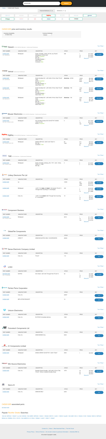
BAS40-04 (4, 418)
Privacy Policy (30, 432)
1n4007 (42, 418)
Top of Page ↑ (100, 46)
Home (3, 8)
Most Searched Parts (59, 428)
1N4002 (89, 416)
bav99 (65, 416)
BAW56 (10, 418)
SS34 (33, 418)
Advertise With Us (74, 432)
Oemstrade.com (10, 4)
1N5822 (37, 418)
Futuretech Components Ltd (19, 328)
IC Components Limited (17, 346)
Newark (23, 47)
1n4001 (56, 416)
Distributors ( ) (61, 10)
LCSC (10, 267)
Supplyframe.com (61, 435)
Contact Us (45, 428)
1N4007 (14, 416)
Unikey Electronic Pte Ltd (18, 175)
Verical (16, 71)
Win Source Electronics (17, 364)
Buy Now (99, 54)
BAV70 (51, 416)
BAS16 (94, 416)
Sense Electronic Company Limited (21, 249)
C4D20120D (6, 53)
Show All (86, 58)
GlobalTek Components (17, 231)
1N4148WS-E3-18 (26, 418)
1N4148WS (30, 416)
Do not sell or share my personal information (57, 432)
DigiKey (23, 135)
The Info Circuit (70, 428)
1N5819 (61, 416)
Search (66, 3)
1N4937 (53, 418)
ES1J (14, 418)
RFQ (99, 163)
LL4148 (19, 416)
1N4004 (80, 416)
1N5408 (46, 416)
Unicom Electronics (15, 310)
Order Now (99, 121)
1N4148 (4, 416)
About (50, 428)
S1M (85, 416)
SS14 (75, 416)
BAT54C (9, 416)
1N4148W (70, 416)
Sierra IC (11, 385)
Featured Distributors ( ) (46, 10)
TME (20, 156)
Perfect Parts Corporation (18, 288)
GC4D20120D (6, 274)
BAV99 (24, 416)
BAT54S (36, 416)
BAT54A (99, 416)
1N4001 (41, 416)
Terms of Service (40, 432)
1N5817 (47, 418)
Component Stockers (16, 210)
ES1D (18, 418)
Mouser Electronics (27, 114)
